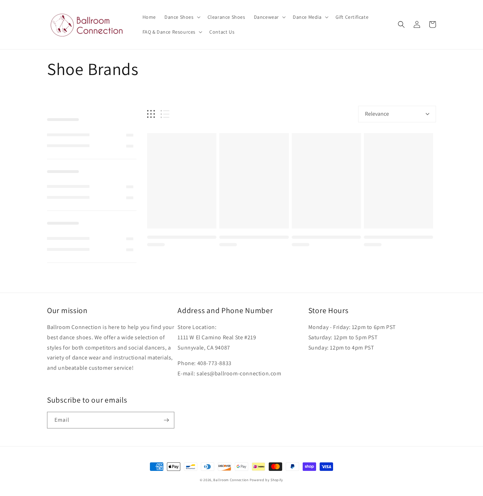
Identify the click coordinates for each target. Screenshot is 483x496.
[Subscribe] (166, 420)
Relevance (377, 113)
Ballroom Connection (230, 480)
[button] (181, 17)
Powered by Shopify (267, 480)
